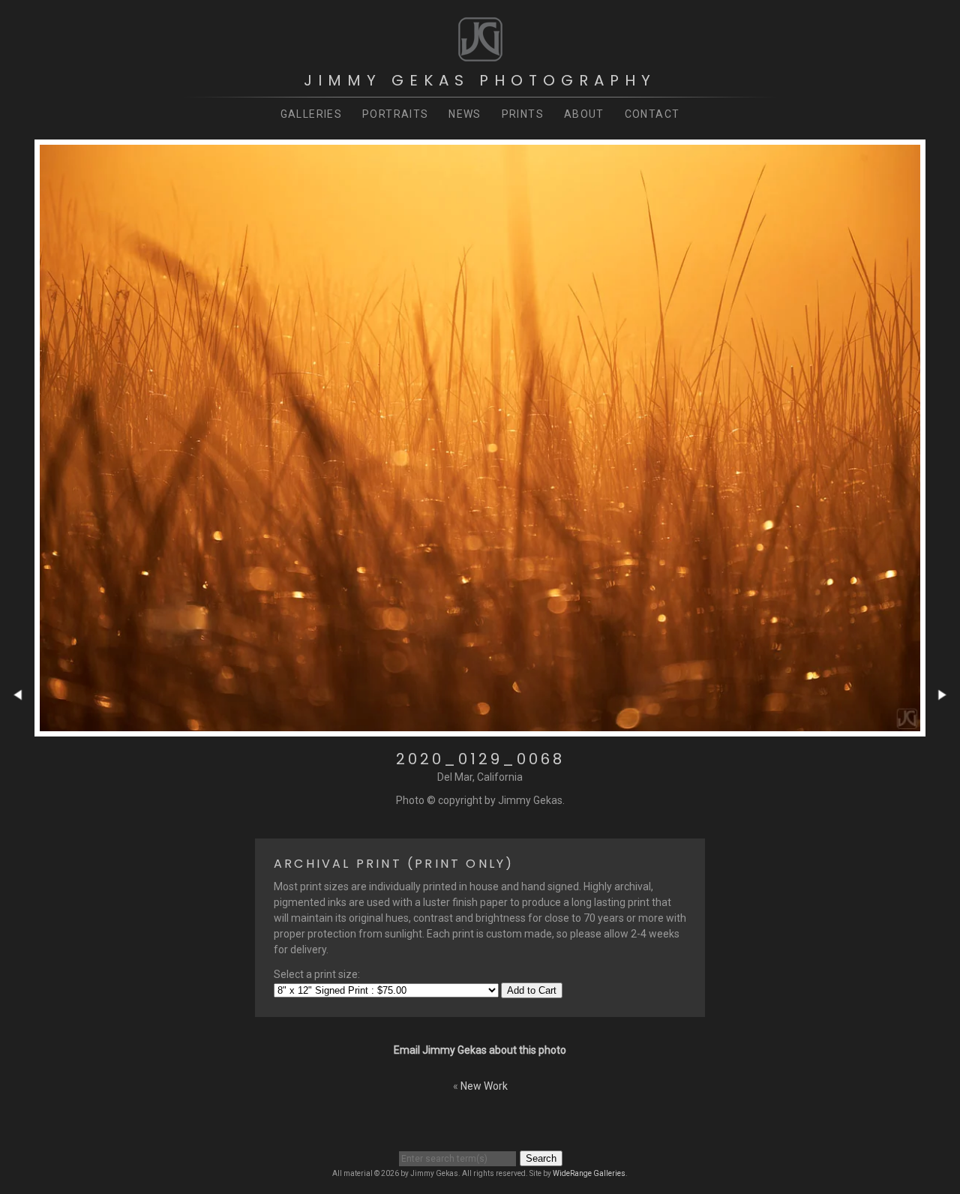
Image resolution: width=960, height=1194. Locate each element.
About (584, 114)
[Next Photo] (943, 728)
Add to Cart (531, 990)
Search (541, 1158)
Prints (523, 114)
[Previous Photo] (17, 728)
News (465, 114)
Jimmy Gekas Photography (480, 80)
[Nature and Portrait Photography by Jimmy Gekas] (480, 56)
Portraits (395, 114)
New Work (484, 1086)
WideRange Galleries (589, 1173)
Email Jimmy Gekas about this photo (480, 1050)
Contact (652, 114)
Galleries (311, 114)
